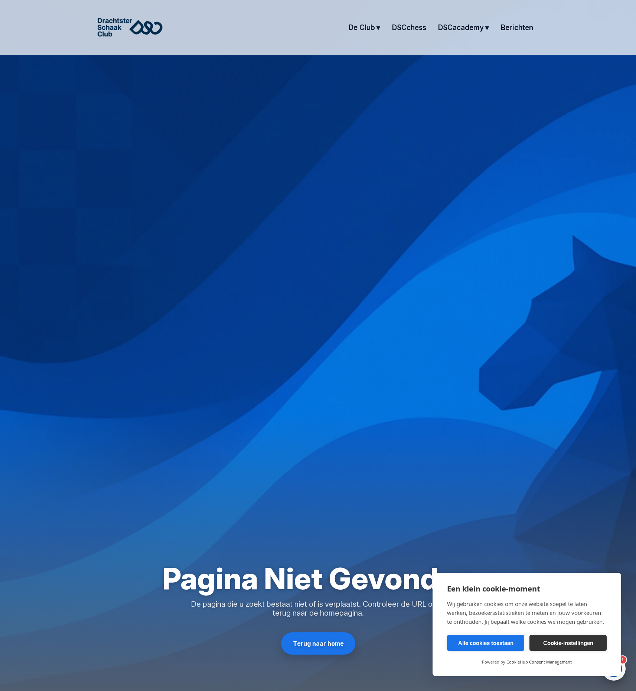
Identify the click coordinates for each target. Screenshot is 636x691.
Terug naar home (318, 643)
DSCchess (409, 27)
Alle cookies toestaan (485, 643)
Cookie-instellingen (568, 643)
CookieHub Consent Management (539, 662)
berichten (517, 27)
